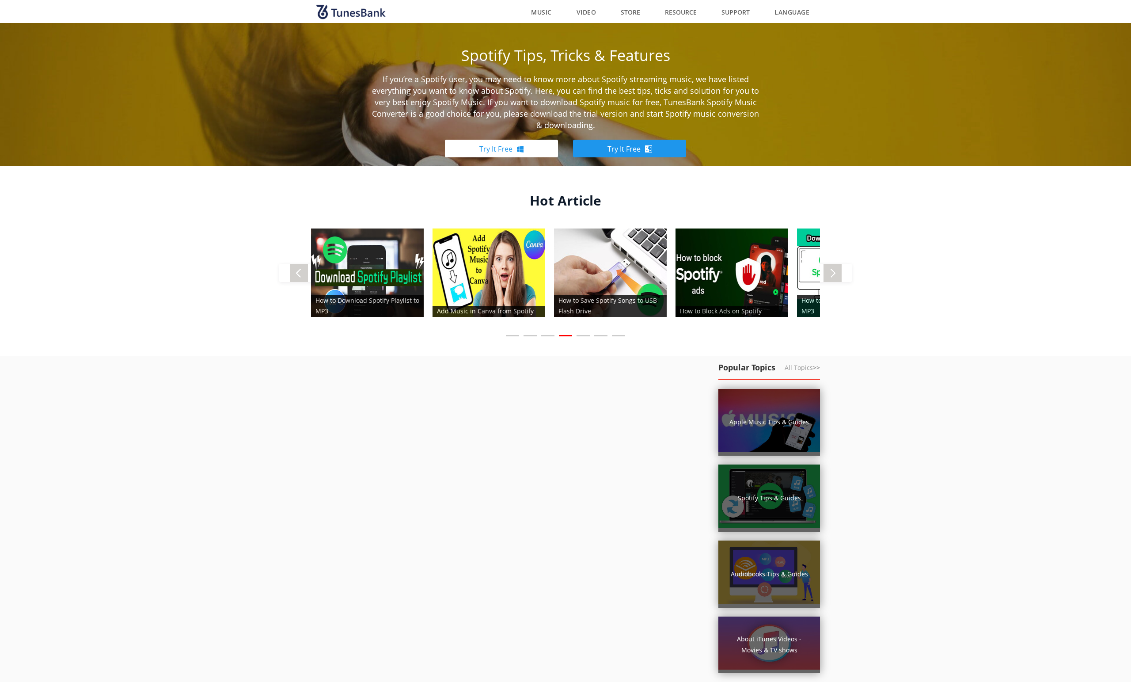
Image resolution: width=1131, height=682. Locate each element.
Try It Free (495, 149)
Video (586, 12)
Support (735, 12)
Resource (681, 12)
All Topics (802, 367)
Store (630, 12)
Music (541, 12)
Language (791, 12)
